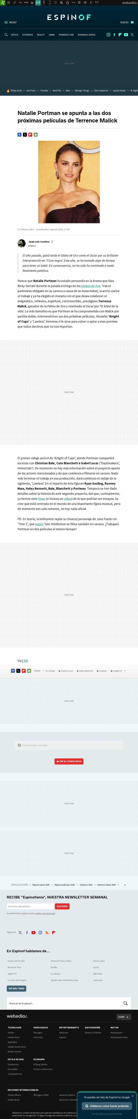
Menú (12, 22)
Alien (68, 90)
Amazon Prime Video (61, 960)
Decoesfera (13, 1069)
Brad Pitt (57, 90)
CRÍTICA (14, 34)
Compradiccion (15, 1073)
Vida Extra (38, 1037)
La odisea (55, 973)
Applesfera (12, 1042)
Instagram (108, 35)
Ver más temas (16, 988)
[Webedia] (17, 1016)
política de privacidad (45, 913)
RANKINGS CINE (66, 34)
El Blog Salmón (40, 1064)
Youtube (126, 35)
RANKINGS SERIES (86, 34)
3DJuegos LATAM (40, 1095)
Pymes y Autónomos (43, 1069)
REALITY (41, 34)
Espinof (69, 17)
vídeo (68, 499)
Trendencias (13, 1064)
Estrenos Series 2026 (107, 884)
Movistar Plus (14, 967)
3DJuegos (37, 1032)
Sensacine (63, 1032)
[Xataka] (2, 2)
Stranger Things (82, 90)
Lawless (103, 670)
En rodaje (50, 670)
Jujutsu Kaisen (119, 90)
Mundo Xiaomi (14, 1051)
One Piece (31, 90)
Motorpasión (116, 1032)
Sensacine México (67, 1095)
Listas (96, 967)
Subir (121, 1016)
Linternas (98, 980)
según (39, 524)
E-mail (36, 135)
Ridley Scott (16, 90)
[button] (40, 241)
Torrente (44, 90)
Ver (71, 761)
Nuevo (124, 22)
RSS (47, 931)
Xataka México (14, 1095)
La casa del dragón (17, 980)
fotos (41, 499)
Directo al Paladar (93, 1032)
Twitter (132, 35)
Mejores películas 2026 (65, 884)
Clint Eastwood (101, 90)
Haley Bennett (86, 670)
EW (26, 661)
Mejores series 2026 (41, 884)
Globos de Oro (90, 286)
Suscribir (62, 906)
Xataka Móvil (14, 1037)
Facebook (114, 35)
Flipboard (120, 35)
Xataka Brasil (14, 1099)
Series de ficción (16, 960)
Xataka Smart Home (17, 1046)
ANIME (52, 34)
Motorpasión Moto (119, 1037)
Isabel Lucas (67, 670)
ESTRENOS (27, 34)
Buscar (126, 1003)
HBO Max (97, 973)
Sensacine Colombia (68, 1099)
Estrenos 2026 (86, 884)
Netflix (54, 967)
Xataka (11, 1032)
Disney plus (99, 960)
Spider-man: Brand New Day (64, 980)
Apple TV (12, 973)
